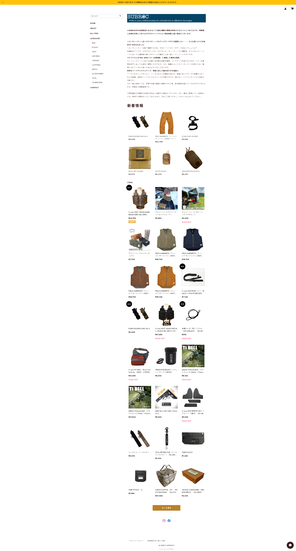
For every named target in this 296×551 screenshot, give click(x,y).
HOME (93, 23)
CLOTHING (96, 65)
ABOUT (93, 28)
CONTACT (94, 88)
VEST (94, 52)
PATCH (94, 69)
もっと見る (166, 508)
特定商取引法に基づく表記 (156, 541)
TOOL (94, 78)
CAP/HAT (95, 60)
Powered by (164, 549)
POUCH (95, 47)
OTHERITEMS (97, 82)
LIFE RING (96, 56)
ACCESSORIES (97, 74)
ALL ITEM (94, 33)
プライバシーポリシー (136, 541)
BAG (94, 43)
